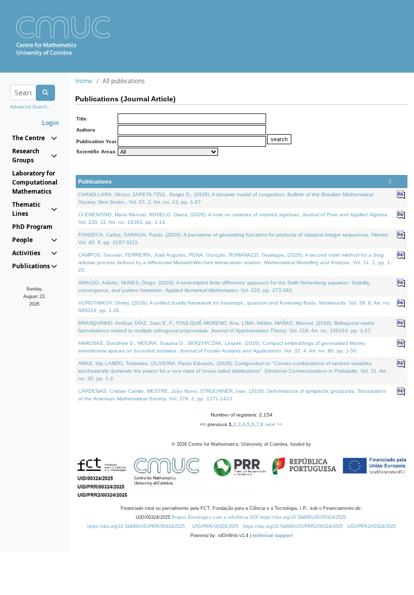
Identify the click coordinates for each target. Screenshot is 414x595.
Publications (95, 181)
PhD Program (32, 226)
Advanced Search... (30, 106)
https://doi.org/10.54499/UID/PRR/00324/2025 (136, 526)
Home (83, 81)
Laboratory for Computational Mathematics (34, 182)
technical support (272, 535)
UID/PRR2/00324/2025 (371, 526)
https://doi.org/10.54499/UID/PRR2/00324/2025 (293, 526)
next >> (274, 424)
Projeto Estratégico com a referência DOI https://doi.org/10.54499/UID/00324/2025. (259, 517)
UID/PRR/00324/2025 (215, 526)
